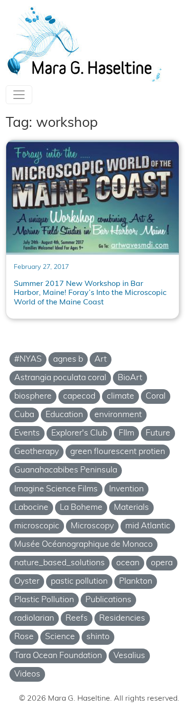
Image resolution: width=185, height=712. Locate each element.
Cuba (24, 415)
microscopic (36, 526)
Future (158, 433)
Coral (156, 396)
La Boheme (81, 508)
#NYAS (28, 360)
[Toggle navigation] (19, 94)
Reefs (76, 618)
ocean (127, 563)
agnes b (68, 360)
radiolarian (34, 618)
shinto (98, 637)
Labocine (31, 508)
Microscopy (92, 526)
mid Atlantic (147, 526)
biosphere (33, 396)
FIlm (126, 433)
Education (64, 415)
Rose (24, 637)
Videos (27, 674)
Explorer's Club (79, 433)
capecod (79, 396)
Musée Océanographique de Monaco (83, 545)
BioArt (130, 378)
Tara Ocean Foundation (58, 656)
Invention (126, 489)
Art (100, 360)
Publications (108, 600)
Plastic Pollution (44, 600)
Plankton (135, 582)
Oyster (26, 582)
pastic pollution (79, 582)
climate (120, 396)
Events (27, 433)
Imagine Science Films (56, 489)
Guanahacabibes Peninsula (65, 470)
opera (162, 563)
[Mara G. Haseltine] (84, 44)
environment (118, 415)
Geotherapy (36, 452)
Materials (131, 508)
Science (60, 637)
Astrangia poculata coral (60, 378)
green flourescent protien (117, 452)
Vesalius (129, 656)
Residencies (122, 618)
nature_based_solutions (59, 563)
